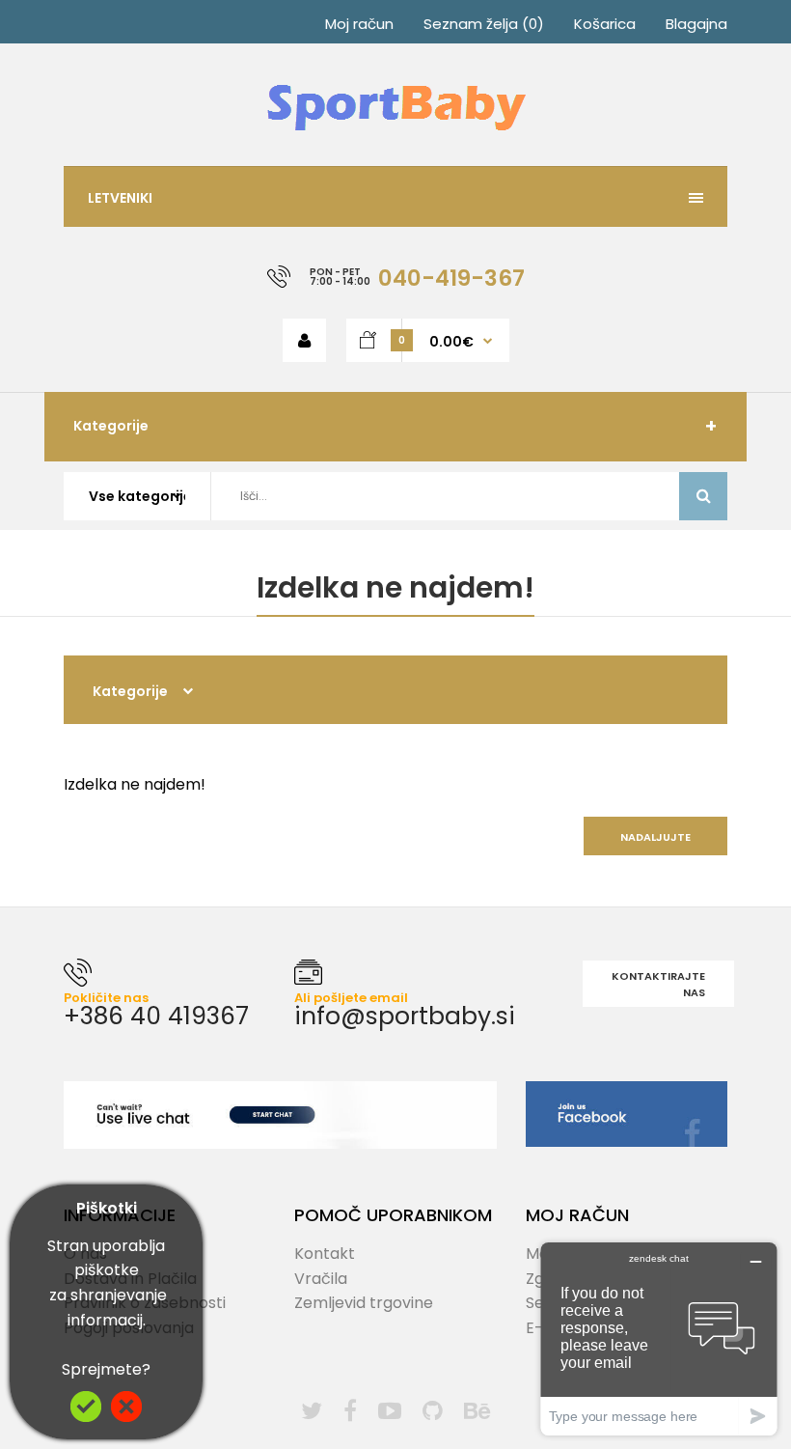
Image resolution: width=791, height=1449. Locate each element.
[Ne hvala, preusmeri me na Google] (126, 1417)
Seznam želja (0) (483, 24)
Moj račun (359, 24)
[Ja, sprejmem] (85, 1417)
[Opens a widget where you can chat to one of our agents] (658, 1338)
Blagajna (696, 24)
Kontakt (324, 1253)
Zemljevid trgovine (363, 1303)
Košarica (605, 24)
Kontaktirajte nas (658, 984)
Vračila (320, 1279)
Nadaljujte (655, 837)
